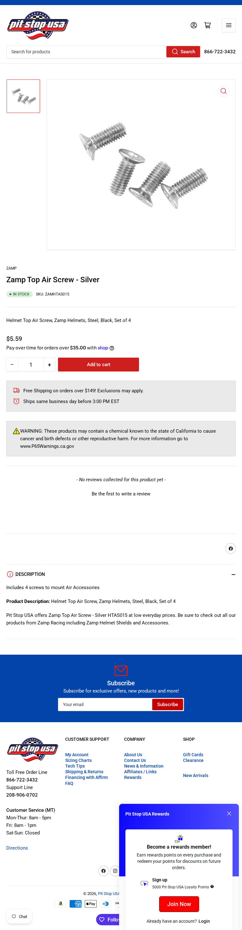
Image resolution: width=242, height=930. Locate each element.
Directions (17, 848)
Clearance (193, 760)
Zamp (11, 268)
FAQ (69, 783)
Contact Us (135, 760)
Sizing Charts (78, 760)
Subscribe (167, 704)
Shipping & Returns (84, 771)
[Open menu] (229, 25)
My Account (77, 754)
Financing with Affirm (86, 777)
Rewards (132, 777)
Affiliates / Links (140, 771)
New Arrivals (195, 775)
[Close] (229, 813)
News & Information (144, 766)
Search (188, 52)
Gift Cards (193, 754)
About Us (133, 754)
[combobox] (103, 51)
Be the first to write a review (121, 494)
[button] (121, 493)
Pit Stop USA (109, 893)
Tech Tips (75, 766)
